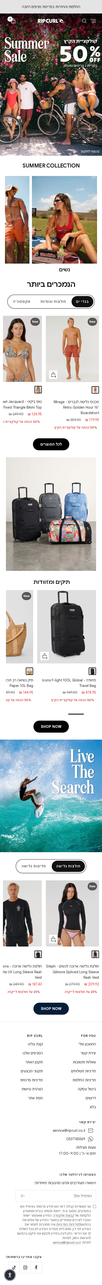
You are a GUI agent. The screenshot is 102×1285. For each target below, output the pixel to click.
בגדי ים (82, 302)
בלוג (93, 1107)
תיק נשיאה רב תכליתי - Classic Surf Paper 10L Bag (68, 683)
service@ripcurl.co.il (69, 1130)
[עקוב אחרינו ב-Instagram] (25, 1267)
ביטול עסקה (87, 1089)
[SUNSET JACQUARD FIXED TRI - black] (38, 389)
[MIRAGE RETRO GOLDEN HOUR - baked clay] (95, 390)
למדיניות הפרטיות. (67, 1224)
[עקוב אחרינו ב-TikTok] (14, 1267)
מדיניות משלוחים (83, 1071)
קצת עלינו (35, 1044)
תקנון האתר (34, 1062)
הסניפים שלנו (33, 1053)
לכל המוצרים (51, 444)
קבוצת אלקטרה (63, 1215)
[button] (10, 1275)
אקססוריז (21, 302)
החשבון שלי (87, 1044)
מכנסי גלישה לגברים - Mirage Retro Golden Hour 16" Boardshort (76, 407)
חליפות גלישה (34, 866)
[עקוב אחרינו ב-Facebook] (36, 1267)
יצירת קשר (88, 1053)
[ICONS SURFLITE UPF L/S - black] (38, 954)
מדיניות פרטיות (31, 1080)
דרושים (91, 1098)
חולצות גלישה (68, 866)
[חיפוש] (84, 21)
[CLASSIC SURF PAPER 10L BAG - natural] (92, 671)
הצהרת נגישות (32, 1089)
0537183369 (75, 1139)
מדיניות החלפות (84, 1080)
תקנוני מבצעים (32, 1071)
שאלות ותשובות (84, 1062)
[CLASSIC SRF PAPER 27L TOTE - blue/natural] (29, 671)
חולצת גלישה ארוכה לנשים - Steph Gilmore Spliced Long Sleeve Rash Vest (72, 972)
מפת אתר (35, 1098)
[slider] (51, 714)
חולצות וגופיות (53, 302)
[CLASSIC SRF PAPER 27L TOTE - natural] (21, 671)
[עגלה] (13, 20)
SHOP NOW (51, 726)
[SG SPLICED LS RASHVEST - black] (95, 954)
